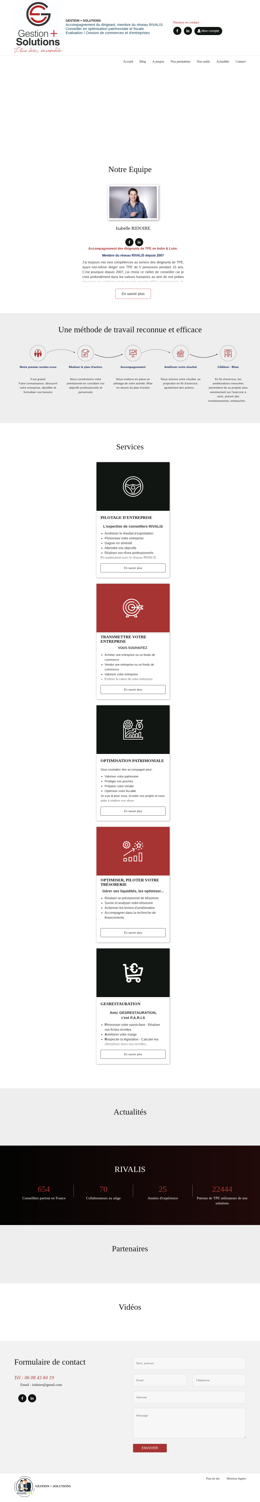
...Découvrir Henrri (34, 91)
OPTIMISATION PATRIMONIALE (132, 760)
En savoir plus (133, 294)
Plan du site (213, 1478)
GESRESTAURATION (120, 1004)
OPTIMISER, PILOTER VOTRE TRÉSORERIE (130, 882)
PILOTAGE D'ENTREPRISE (126, 517)
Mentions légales (236, 1478)
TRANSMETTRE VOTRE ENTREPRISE (123, 639)
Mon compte (210, 31)
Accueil (128, 61)
